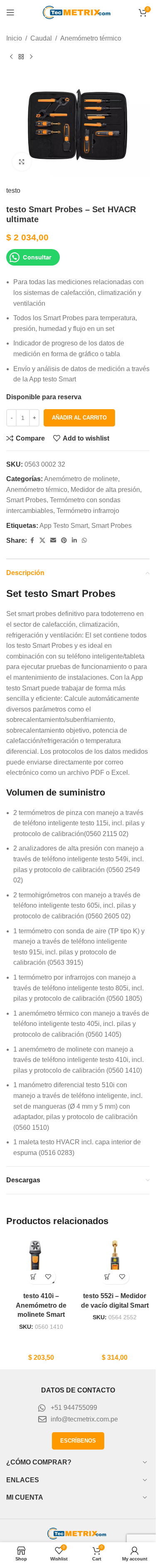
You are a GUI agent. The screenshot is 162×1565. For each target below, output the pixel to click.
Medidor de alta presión (105, 489)
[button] (34, 1277)
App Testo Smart (63, 525)
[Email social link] (53, 540)
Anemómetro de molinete (81, 478)
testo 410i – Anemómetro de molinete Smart (41, 1305)
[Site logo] (78, 11)
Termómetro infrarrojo (87, 510)
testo (13, 190)
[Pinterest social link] (64, 540)
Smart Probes (26, 499)
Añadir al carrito (79, 418)
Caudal (41, 38)
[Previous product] (11, 57)
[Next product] (31, 57)
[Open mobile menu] (10, 12)
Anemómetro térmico (90, 38)
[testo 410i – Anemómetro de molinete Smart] (41, 1262)
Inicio (14, 38)
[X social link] (42, 540)
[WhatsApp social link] (84, 540)
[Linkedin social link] (74, 540)
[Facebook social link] (32, 540)
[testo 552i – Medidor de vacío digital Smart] (115, 1262)
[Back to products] (21, 57)
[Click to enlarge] (21, 162)
